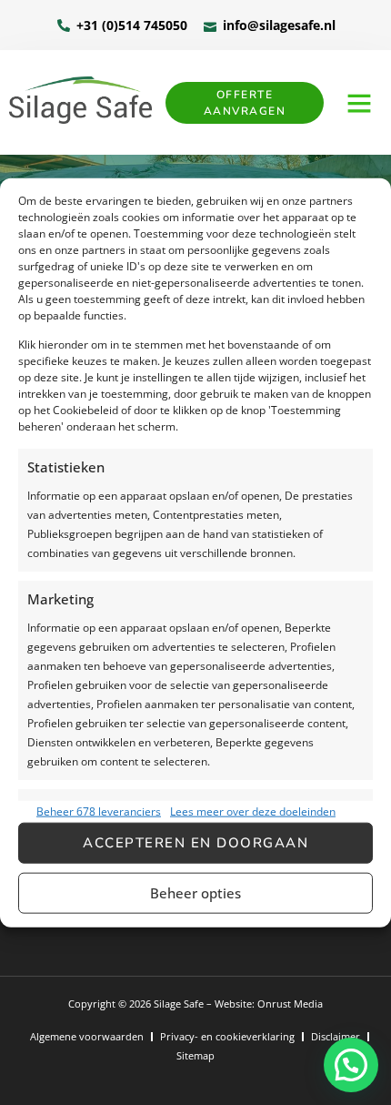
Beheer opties (195, 893)
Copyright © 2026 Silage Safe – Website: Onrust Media (195, 1003)
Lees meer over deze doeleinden (253, 810)
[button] (359, 103)
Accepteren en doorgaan (195, 843)
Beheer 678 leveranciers (98, 810)
